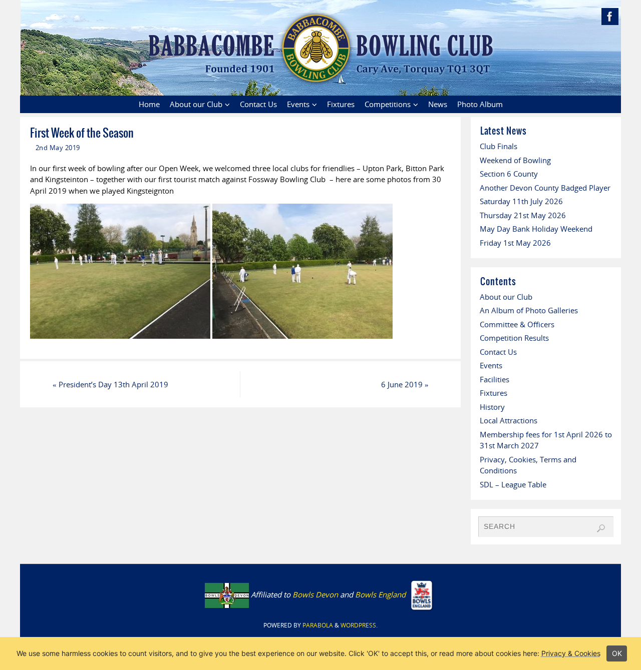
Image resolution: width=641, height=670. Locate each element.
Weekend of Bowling (515, 160)
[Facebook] (609, 16)
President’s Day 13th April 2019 (110, 384)
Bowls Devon (315, 594)
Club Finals (498, 146)
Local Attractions (508, 420)
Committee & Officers (517, 324)
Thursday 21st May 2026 (523, 215)
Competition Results (514, 338)
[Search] (601, 528)
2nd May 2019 (58, 147)
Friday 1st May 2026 (515, 243)
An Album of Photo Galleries (529, 310)
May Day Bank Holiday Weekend (536, 229)
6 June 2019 (405, 384)
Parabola (317, 625)
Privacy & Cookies (570, 653)
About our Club (506, 297)
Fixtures (493, 393)
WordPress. (359, 625)
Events (491, 365)
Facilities (494, 379)
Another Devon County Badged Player (545, 188)
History (492, 407)
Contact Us (498, 352)
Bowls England (381, 594)
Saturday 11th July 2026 (521, 201)
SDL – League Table (513, 484)
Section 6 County (509, 174)
